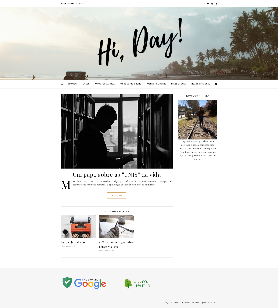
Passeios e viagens (156, 84)
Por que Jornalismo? (73, 242)
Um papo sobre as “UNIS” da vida (117, 174)
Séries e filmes (178, 84)
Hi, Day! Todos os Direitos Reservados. (182, 302)
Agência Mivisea (208, 302)
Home (63, 3)
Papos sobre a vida (105, 84)
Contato (81, 3)
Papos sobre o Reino (130, 84)
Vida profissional (200, 84)
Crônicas (73, 84)
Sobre (71, 3)
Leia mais (117, 195)
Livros (86, 84)
